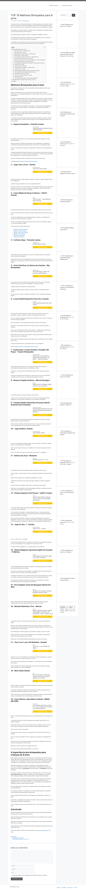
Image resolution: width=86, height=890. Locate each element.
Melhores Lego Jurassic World (21, 232)
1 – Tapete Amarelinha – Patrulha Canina (21, 50)
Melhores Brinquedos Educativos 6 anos (28, 346)
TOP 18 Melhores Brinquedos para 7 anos (20, 839)
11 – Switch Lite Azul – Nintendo (20, 66)
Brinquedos (14, 836)
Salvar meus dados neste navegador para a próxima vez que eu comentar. (29, 875)
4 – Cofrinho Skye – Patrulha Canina (20, 55)
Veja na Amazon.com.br (42, 132)
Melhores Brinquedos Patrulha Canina (28, 161)
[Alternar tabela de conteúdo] (43, 47)
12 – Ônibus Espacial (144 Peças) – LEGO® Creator (24, 67)
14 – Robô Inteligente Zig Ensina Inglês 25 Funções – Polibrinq (26, 70)
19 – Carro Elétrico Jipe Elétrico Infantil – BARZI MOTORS (25, 78)
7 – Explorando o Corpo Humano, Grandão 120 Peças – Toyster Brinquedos (29, 59)
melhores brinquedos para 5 (42, 830)
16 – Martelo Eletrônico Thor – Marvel (21, 73)
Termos (75, 887)
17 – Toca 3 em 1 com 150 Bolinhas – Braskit (22, 75)
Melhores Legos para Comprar (21, 229)
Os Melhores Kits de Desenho (18, 837)
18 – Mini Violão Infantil (18, 76)
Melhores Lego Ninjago (19, 235)
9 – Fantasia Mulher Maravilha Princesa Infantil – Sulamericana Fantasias (28, 63)
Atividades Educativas (53, 5)
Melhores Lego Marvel (19, 236)
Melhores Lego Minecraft (20, 233)
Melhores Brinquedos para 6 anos (19, 49)
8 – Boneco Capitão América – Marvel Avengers (23, 61)
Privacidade (63, 887)
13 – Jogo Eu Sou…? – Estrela (19, 69)
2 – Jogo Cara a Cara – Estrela (19, 52)
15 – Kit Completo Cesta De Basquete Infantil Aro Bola (24, 72)
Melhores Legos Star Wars (20, 230)
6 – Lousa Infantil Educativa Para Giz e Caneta (23, 58)
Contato (58, 887)
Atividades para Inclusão (67, 5)
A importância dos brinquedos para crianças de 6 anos (23, 79)
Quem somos (70, 887)
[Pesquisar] (73, 15)
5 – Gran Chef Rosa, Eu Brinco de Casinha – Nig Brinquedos (25, 56)
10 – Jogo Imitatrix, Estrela (18, 64)
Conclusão (13, 81)
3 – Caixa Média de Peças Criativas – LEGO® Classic (24, 53)
